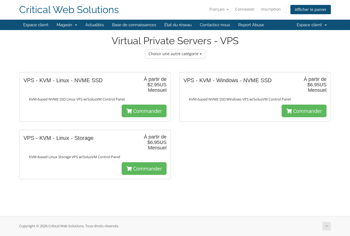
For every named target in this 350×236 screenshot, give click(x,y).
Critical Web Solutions (69, 10)
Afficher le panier (310, 9)
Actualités (94, 24)
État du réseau (178, 24)
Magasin (65, 24)
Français (217, 9)
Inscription (271, 9)
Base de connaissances (134, 24)
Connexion (245, 9)
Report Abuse (251, 24)
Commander (147, 111)
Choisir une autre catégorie (174, 53)
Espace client (35, 24)
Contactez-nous (215, 24)
